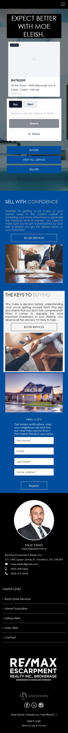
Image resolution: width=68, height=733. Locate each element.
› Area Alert (10, 628)
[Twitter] (34, 705)
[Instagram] (41, 705)
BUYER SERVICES (34, 327)
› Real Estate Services (17, 599)
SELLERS (34, 169)
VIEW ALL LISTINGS (34, 159)
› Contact (9, 637)
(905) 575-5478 (19, 573)
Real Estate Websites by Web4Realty (33, 714)
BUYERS (34, 150)
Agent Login (34, 720)
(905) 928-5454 (19, 568)
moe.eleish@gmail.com (24, 564)
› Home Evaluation (15, 608)
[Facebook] (27, 705)
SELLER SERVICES (34, 237)
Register (34, 485)
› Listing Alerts (11, 618)
